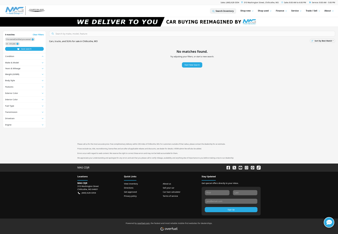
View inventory (131, 183)
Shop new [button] (245, 10)
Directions (128, 187)
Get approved (130, 192)
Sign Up (231, 209)
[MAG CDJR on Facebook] (227, 167)
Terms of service (170, 196)
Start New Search (192, 65)
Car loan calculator (171, 192)
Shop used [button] (263, 10)
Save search (26, 49)
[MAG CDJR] (29, 11)
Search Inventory (225, 11)
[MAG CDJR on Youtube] (239, 167)
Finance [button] (280, 10)
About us (167, 183)
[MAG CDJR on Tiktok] (258, 167)
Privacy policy (130, 196)
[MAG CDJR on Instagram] (245, 167)
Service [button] (295, 10)
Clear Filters (38, 34)
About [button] (327, 10)
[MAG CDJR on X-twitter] (233, 167)
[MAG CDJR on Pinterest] (251, 167)
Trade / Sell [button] (311, 10)
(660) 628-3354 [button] (89, 192)
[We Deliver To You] (169, 22)
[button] (260, 2)
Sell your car (168, 187)
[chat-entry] (329, 222)
